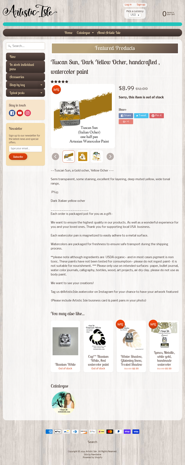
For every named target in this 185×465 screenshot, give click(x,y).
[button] (60, 82)
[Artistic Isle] (30, 11)
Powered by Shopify (92, 458)
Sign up (141, 5)
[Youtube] (20, 113)
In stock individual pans (22, 66)
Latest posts (27, 93)
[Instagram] (27, 113)
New (13, 56)
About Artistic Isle (109, 32)
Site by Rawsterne (92, 455)
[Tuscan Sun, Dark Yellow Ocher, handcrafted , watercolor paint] (69, 156)
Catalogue (86, 33)
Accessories (17, 77)
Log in (128, 5)
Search (92, 442)
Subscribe (18, 156)
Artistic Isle (91, 452)
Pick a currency (134, 11)
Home (68, 32)
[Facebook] (12, 113)
